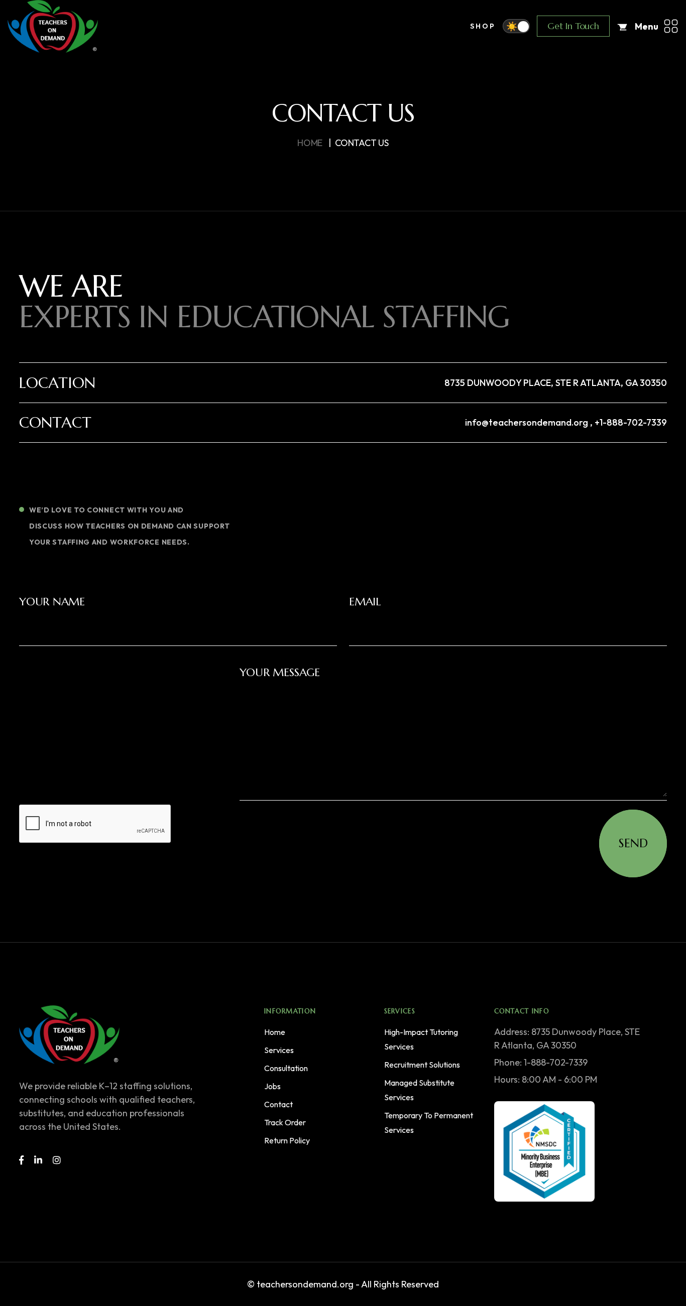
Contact (278, 1104)
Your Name (52, 601)
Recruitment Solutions (422, 1065)
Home (274, 1032)
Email (365, 601)
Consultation (286, 1068)
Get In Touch (573, 26)
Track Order (285, 1122)
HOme (309, 143)
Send (633, 843)
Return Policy (287, 1140)
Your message (280, 672)
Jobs (272, 1086)
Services (279, 1050)
